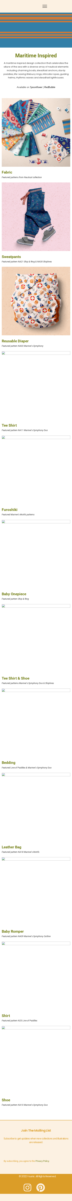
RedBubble (49, 87)
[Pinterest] (40, 1187)
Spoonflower (36, 87)
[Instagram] (27, 1187)
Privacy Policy (42, 1161)
